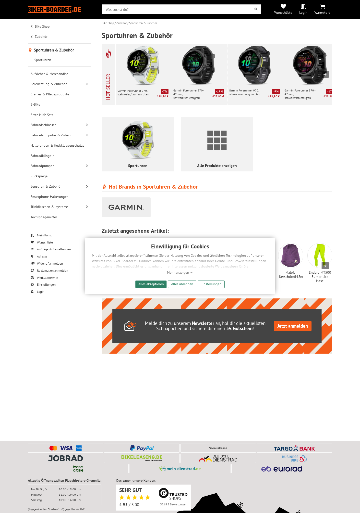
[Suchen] (256, 9)
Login (303, 12)
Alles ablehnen (182, 284)
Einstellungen (211, 284)
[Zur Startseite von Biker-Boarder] (59, 9)
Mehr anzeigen (178, 272)
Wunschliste (283, 12)
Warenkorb (322, 12)
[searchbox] (181, 9)
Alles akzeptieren (151, 284)
